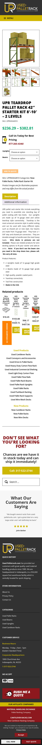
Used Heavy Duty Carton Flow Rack (21, 365)
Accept (21, 735)
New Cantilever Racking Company (21, 720)
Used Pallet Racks (21, 388)
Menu (10, 18)
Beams (5, 157)
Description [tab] (10, 196)
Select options (17, 330)
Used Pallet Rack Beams (21, 380)
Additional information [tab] (15, 202)
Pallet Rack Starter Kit (23, 181)
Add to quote (10, 171)
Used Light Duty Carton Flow (21, 373)
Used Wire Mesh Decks (21, 399)
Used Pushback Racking (21, 392)
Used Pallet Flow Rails (21, 377)
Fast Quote (31, 742)
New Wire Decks (21, 417)
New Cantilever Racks (21, 410)
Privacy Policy (21, 730)
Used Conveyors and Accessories (21, 358)
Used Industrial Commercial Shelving (21, 369)
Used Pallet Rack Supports (21, 396)
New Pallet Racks (21, 413)
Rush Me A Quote (21, 694)
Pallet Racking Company (21, 712)
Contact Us (6, 600)
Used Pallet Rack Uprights (21, 384)
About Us (6, 592)
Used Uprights (8, 623)
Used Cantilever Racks (21, 354)
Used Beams (7, 620)
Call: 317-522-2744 (21, 470)
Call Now (10, 742)
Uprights (5, 151)
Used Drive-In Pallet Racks (21, 362)
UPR (21, 7)
